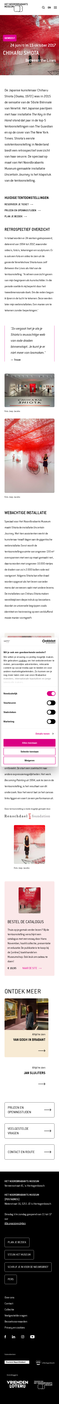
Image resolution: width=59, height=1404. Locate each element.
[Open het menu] (55, 7)
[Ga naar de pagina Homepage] (16, 7)
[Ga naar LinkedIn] (13, 1337)
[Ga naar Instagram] (23, 1337)
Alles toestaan (29, 742)
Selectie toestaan (30, 751)
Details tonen (43, 733)
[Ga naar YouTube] (32, 1337)
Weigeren (29, 760)
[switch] (51, 702)
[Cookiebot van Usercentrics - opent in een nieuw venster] (42, 642)
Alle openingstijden (15, 1223)
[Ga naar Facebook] (5, 1337)
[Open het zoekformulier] (43, 7)
